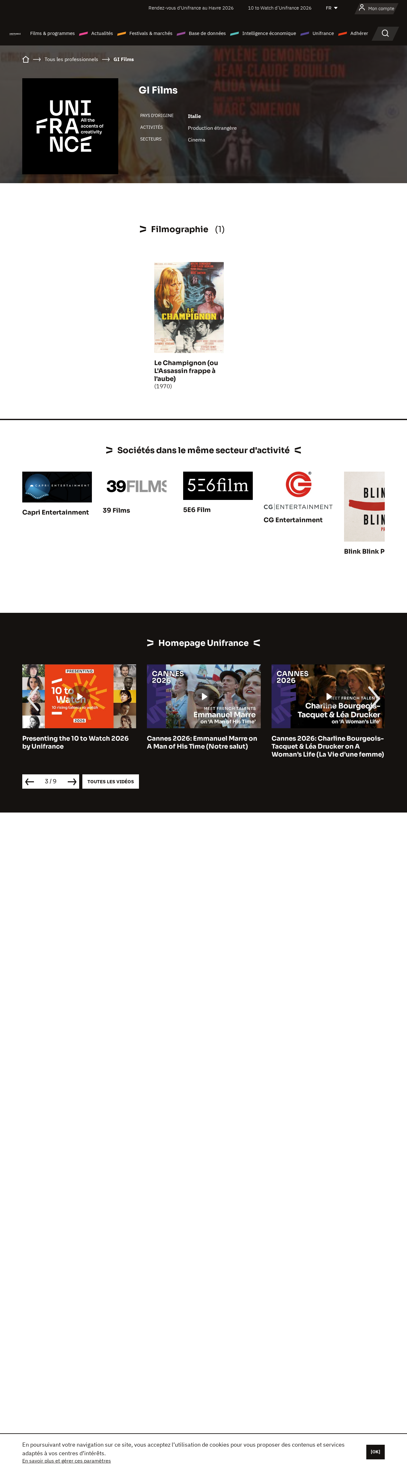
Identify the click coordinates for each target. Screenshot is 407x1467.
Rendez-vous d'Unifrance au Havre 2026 (191, 8)
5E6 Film (197, 510)
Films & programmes (52, 33)
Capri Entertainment (55, 512)
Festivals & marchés (150, 33)
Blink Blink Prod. (370, 552)
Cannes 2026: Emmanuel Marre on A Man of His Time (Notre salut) (202, 743)
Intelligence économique (269, 33)
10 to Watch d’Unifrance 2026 (280, 8)
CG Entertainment (293, 520)
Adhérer (359, 33)
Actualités (102, 33)
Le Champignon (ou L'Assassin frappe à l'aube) (186, 371)
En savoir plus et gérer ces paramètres (66, 1460)
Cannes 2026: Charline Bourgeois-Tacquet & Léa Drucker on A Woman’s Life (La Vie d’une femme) (328, 746)
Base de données (207, 33)
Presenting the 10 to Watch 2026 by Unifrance (75, 743)
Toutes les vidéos (110, 781)
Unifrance (323, 33)
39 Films (116, 511)
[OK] (375, 1452)
